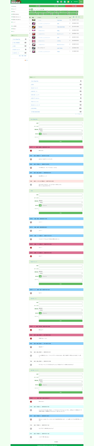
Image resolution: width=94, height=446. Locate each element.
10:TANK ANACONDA (56, 111)
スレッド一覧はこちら (78, 113)
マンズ (55, 14)
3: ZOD (19, 46)
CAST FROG (59, 48)
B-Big (58, 30)
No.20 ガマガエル (60, 44)
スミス (40, 14)
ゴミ (14, 31)
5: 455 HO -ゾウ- (19, 53)
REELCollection (16, 14)
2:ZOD (56, 84)
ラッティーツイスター (63, 14)
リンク (14, 22)
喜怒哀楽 (36, 129)
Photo (14, 11)
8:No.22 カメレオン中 (56, 105)
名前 (37, 123)
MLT (58, 11)
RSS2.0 (27, 60)
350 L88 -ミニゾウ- (35, 370)
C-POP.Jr (59, 41)
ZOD (58, 23)
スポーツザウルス (33, 14)
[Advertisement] (56, 65)
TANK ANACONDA (61, 27)
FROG (81, 1)
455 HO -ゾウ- (34, 298)
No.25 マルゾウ (60, 34)
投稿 (61, 141)
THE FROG (59, 20)
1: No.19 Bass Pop (19, 39)
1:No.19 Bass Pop (56, 81)
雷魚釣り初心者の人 (17, 19)
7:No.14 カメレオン (56, 101)
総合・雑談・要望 (22, 55)
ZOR (58, 37)
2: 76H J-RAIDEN (19, 42)
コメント (36, 137)
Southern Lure (65, 11)
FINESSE (32, 11)
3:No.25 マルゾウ (56, 88)
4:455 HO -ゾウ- (56, 91)
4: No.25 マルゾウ (19, 49)
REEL (56, 6)
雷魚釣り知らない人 (17, 16)
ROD (38, 6)
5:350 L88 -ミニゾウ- (56, 94)
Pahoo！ (15, 28)
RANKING (76, 1)
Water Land (52, 11)
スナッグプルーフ (73, 11)
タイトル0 (36, 126)
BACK (56, 441)
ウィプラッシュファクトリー (42, 11)
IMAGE (36, 133)
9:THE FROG (56, 108)
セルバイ (16, 9)
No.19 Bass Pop (34, 119)
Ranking (16, 6)
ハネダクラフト (48, 14)
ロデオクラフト (73, 14)
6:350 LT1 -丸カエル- (56, 98)
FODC (58, 51)
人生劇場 (15, 26)
